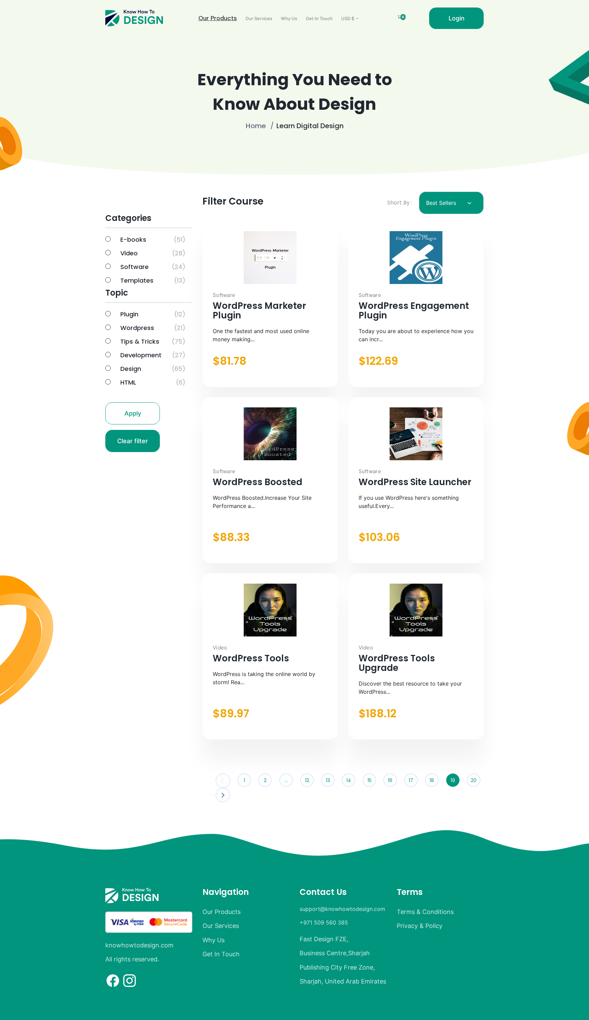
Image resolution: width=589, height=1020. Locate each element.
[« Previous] (223, 780)
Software (134, 266)
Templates (136, 280)
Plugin (129, 314)
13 (328, 780)
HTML (128, 382)
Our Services (258, 18)
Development (141, 355)
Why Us (289, 18)
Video (129, 253)
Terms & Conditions (425, 911)
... (286, 780)
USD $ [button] (348, 18)
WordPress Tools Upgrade (397, 663)
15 (369, 780)
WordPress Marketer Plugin (259, 310)
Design (130, 368)
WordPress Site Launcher (415, 482)
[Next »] (222, 794)
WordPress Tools (251, 658)
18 (431, 780)
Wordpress (137, 328)
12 (307, 780)
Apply (132, 413)
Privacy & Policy (419, 925)
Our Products (217, 18)
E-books (133, 239)
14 (348, 780)
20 (474, 780)
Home (256, 126)
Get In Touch (319, 18)
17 (411, 780)
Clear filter (132, 441)
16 (390, 780)
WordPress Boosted (257, 482)
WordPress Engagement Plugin (414, 310)
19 (453, 780)
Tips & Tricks (139, 341)
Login (457, 18)
